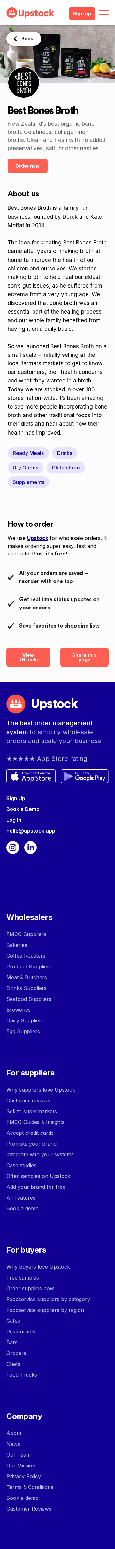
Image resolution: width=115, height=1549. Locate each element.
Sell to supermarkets (31, 1111)
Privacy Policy (23, 1476)
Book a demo (22, 1208)
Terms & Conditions (29, 1487)
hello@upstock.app (30, 831)
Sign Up (15, 798)
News (13, 1444)
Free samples (22, 1277)
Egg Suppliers (23, 1031)
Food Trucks (21, 1375)
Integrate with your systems (40, 1154)
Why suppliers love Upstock (40, 1090)
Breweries (18, 1010)
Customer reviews (28, 1100)
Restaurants (20, 1331)
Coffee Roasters (25, 956)
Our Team (18, 1455)
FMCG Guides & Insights (35, 1122)
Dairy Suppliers (25, 1020)
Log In (13, 820)
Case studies (21, 1165)
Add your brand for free (35, 1187)
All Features (20, 1197)
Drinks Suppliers (26, 988)
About (13, 1433)
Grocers (16, 1353)
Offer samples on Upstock (38, 1176)
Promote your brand (31, 1143)
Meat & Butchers (26, 977)
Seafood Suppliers (28, 999)
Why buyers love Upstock (38, 1267)
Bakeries (16, 945)
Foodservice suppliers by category (48, 1299)
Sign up (82, 13)
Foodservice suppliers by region (45, 1310)
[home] (35, 13)
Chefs (13, 1364)
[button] (104, 13)
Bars (12, 1342)
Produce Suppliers (29, 966)
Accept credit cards (30, 1133)
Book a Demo (23, 809)
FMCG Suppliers (26, 934)
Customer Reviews (28, 1509)
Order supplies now (30, 1288)
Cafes (13, 1321)
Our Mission (20, 1465)
